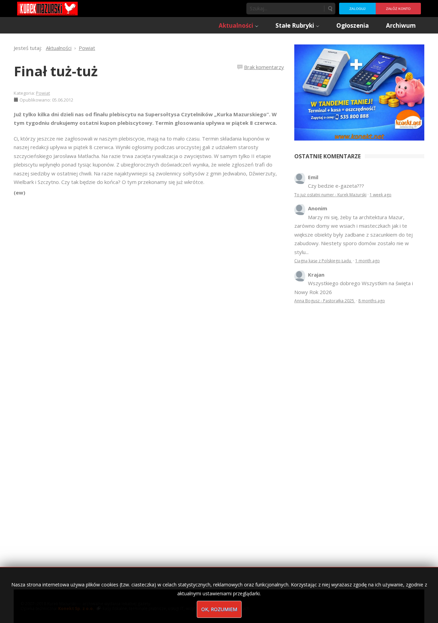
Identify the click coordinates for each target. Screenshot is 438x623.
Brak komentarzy (264, 67)
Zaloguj (357, 9)
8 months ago (371, 301)
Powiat (43, 93)
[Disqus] (149, 293)
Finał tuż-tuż (56, 71)
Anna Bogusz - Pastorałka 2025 (324, 301)
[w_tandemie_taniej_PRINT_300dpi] (359, 91)
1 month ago (367, 261)
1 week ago (380, 195)
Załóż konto (398, 9)
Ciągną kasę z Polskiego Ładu (323, 261)
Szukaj (330, 8)
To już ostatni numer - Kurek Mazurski (330, 195)
